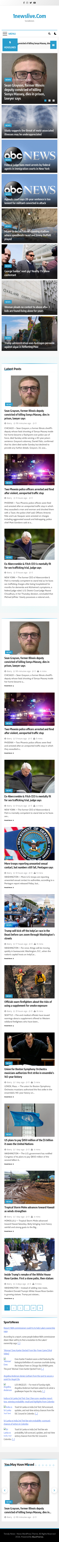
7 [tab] (50, 1465)
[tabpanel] (29, 78)
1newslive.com (29, 15)
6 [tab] (46, 1465)
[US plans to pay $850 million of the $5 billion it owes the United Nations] (29, 1120)
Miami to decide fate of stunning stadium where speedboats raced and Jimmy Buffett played (27, 235)
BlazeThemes (37, 1537)
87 (33, 1308)
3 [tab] (54, 101)
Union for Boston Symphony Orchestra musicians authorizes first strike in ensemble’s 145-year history (29, 1072)
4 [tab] (39, 1465)
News (8, 80)
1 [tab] (45, 101)
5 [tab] (42, 1465)
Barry (9, 423)
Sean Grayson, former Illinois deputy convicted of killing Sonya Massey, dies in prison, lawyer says (24, 91)
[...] (42, 1346)
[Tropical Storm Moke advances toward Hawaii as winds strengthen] (29, 1187)
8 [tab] (53, 1465)
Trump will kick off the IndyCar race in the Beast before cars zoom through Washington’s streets (29, 934)
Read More (8, 686)
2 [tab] (49, 101)
